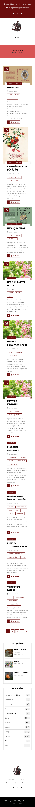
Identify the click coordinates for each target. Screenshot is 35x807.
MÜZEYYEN (13, 87)
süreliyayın (12, 239)
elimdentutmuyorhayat (16, 554)
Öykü (17, 180)
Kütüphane (19, 352)
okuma (18, 235)
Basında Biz (17, 700)
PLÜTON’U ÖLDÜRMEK (13, 449)
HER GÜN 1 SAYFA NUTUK (16, 284)
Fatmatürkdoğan (14, 177)
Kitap (16, 95)
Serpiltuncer (21, 461)
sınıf (10, 296)
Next (27, 631)
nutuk (18, 293)
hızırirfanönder (14, 557)
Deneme (17, 709)
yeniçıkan (20, 513)
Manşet (17, 732)
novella (23, 458)
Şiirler (17, 746)
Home (14, 52)
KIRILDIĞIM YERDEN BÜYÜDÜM (17, 168)
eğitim (11, 293)
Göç (10, 411)
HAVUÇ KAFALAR (16, 228)
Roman (18, 415)
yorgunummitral (14, 604)
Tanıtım (11, 513)
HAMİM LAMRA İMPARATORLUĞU (16, 498)
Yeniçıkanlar (13, 98)
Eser (10, 95)
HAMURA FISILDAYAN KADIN (17, 343)
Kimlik (10, 415)
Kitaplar (20, 52)
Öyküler (17, 736)
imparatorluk (21, 507)
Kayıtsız (17, 411)
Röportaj (17, 741)
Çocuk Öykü (17, 704)
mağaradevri (13, 458)
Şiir (24, 557)
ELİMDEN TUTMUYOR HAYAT (17, 545)
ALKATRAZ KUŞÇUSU (21, 673)
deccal (11, 507)
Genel (10, 83)
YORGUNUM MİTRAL (13, 589)
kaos (10, 510)
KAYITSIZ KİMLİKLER (12, 403)
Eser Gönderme (17, 713)
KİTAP (17, 510)
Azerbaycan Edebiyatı (17, 695)
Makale (17, 727)
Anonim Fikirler (17, 803)
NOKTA (16, 661)
